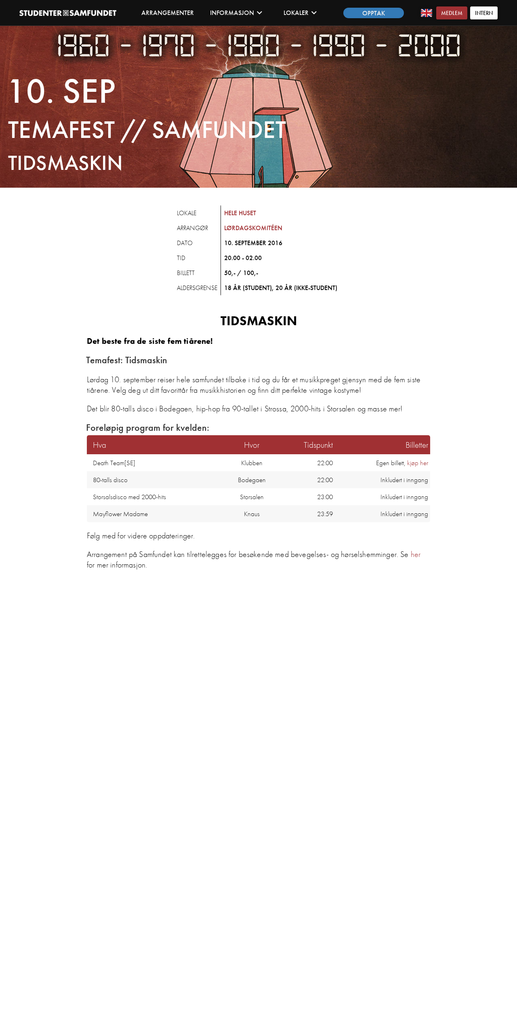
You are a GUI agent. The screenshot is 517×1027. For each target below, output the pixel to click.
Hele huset (240, 213)
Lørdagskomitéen (253, 228)
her (415, 554)
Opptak (373, 13)
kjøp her (417, 462)
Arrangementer (167, 12)
